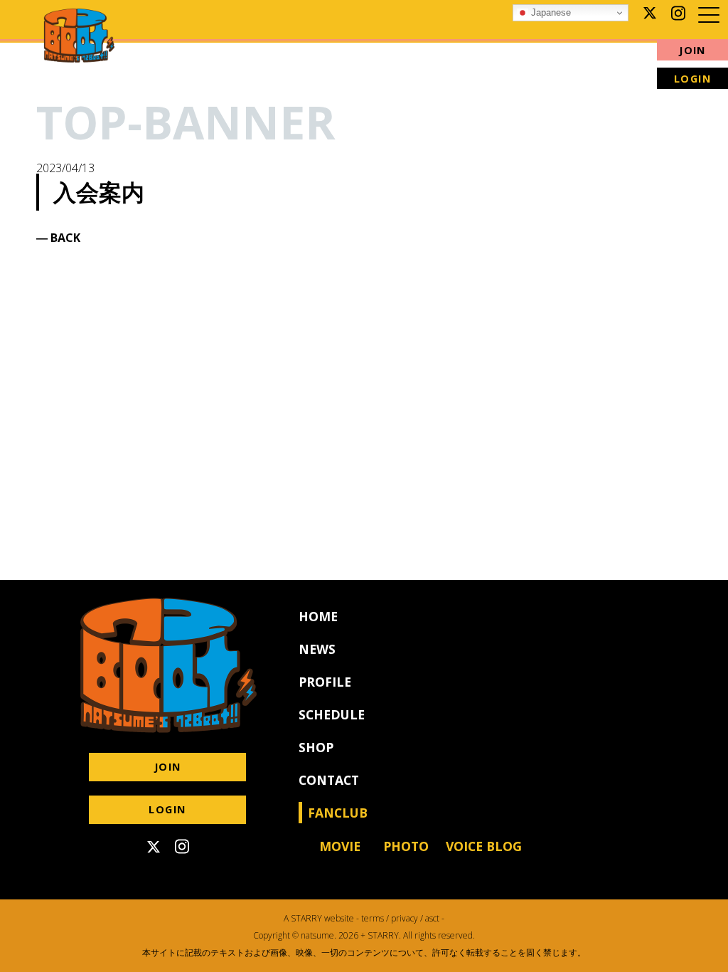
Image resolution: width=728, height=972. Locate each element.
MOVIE (339, 846)
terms (372, 918)
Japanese (549, 12)
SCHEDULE (332, 714)
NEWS (317, 648)
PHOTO (406, 846)
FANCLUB (344, 812)
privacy (404, 918)
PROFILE (325, 681)
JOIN (692, 50)
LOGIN (693, 78)
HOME (318, 616)
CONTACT (329, 779)
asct (432, 918)
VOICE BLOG (484, 846)
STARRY (306, 918)
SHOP (316, 747)
